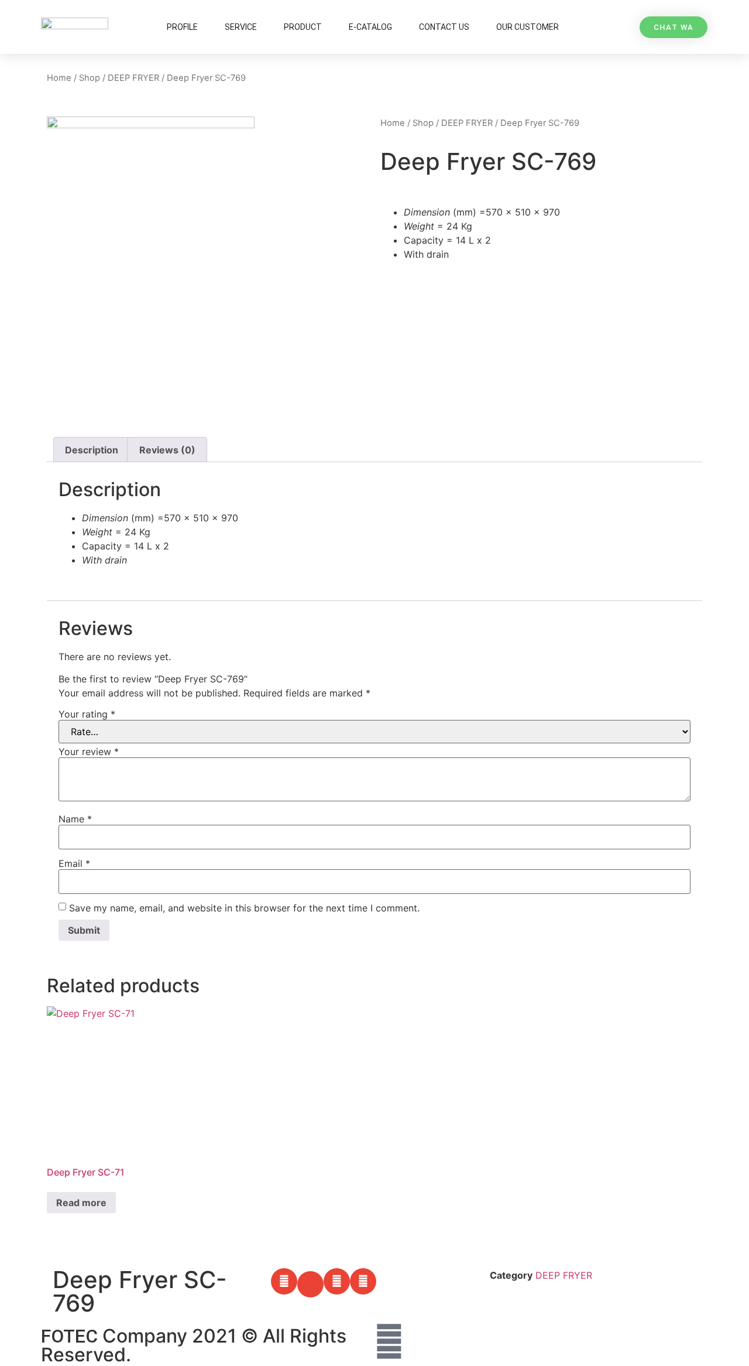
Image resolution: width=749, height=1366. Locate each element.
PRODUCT (303, 27)
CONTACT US (444, 27)
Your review (89, 751)
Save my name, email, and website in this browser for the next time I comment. (244, 908)
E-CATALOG (370, 27)
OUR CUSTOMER (527, 27)
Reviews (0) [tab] (167, 450)
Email (74, 863)
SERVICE (241, 27)
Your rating (87, 714)
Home (59, 78)
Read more (81, 1202)
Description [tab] (91, 450)
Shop (89, 78)
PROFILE (182, 27)
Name (75, 819)
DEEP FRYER (133, 78)
